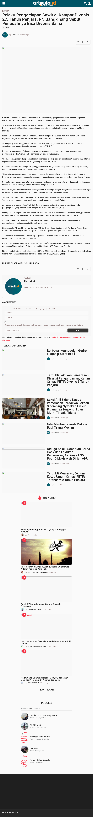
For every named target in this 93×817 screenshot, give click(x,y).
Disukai (37, 708)
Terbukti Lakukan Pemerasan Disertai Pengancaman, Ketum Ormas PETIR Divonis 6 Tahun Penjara (68, 380)
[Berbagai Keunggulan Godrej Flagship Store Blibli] (23, 359)
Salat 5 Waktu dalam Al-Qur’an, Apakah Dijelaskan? (41, 605)
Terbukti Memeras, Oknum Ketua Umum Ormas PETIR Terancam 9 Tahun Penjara (66, 477)
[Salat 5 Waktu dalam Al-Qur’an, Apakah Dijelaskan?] (46, 589)
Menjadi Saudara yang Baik (14, 799)
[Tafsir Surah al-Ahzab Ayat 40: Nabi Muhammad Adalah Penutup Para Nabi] (46, 552)
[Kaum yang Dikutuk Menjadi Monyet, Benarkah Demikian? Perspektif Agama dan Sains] (46, 663)
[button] (3, 3)
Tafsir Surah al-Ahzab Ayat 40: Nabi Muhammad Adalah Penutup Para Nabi (45, 568)
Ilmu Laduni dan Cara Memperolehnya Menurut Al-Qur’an (46, 642)
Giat (31, 708)
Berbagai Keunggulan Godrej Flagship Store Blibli (67, 352)
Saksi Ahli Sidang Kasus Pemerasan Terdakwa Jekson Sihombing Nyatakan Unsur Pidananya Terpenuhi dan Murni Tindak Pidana (68, 406)
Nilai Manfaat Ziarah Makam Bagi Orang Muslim (67, 425)
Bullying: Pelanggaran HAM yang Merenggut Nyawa (43, 530)
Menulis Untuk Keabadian (36, 798)
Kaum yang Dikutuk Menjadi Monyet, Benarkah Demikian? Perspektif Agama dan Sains (44, 679)
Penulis (46, 702)
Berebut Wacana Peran (59, 798)
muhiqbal (34, 748)
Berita (5, 11)
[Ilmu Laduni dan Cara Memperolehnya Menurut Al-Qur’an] (46, 626)
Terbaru (24, 708)
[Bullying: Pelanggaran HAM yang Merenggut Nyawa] (46, 514)
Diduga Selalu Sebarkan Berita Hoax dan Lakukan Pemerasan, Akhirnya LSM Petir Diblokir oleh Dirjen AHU (68, 453)
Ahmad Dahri (36, 725)
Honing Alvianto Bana (40, 736)
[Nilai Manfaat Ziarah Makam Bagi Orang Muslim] (23, 433)
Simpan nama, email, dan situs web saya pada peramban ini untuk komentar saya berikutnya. (44, 325)
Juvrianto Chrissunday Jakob (44, 715)
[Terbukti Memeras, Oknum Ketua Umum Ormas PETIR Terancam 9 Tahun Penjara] (23, 482)
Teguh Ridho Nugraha (40, 760)
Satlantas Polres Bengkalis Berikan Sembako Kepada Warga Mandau (82, 800)
